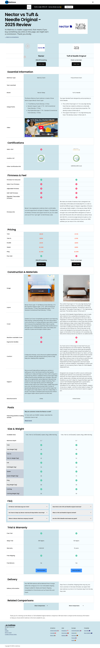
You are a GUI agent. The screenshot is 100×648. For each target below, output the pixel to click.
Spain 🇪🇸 (74, 640)
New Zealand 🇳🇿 (88, 633)
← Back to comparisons (12, 37)
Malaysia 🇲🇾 (64, 635)
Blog (6, 629)
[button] (93, 2)
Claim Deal (69, 7)
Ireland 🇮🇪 (74, 633)
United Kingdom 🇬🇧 (76, 630)
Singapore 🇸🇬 (65, 630)
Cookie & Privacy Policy (11, 634)
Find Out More (41, 570)
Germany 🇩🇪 (75, 635)
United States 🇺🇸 (54, 630)
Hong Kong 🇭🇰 (65, 633)
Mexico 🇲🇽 (52, 635)
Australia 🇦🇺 (87, 630)
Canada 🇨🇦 (53, 633)
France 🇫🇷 (74, 638)
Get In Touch (8, 632)
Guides (6, 631)
